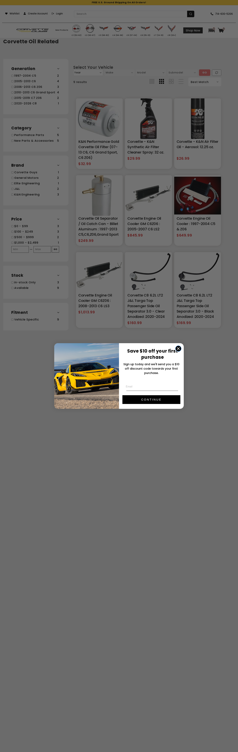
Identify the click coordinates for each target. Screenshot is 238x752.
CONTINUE (151, 399)
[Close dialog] (178, 348)
